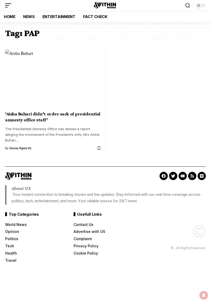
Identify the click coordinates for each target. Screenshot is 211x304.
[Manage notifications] (204, 295)
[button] (9, 5)
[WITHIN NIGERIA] (105, 5)
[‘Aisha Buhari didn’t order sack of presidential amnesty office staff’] (53, 79)
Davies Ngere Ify (20, 148)
